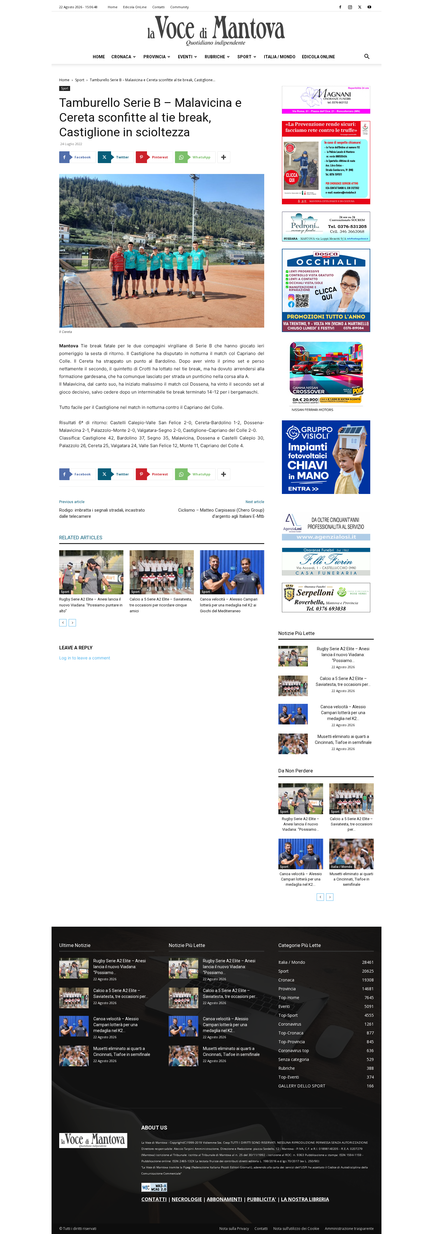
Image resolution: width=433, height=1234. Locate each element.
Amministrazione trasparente (349, 1228)
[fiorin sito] (326, 574)
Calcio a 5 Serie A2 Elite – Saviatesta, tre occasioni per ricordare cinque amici (161, 605)
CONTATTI (154, 1199)
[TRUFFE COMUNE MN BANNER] (326, 202)
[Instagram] (350, 7)
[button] (367, 57)
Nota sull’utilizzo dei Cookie (296, 1228)
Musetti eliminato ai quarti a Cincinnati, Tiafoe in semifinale (351, 879)
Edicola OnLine (135, 7)
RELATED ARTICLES (80, 537)
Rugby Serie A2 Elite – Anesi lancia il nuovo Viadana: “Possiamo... (343, 654)
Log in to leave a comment (84, 657)
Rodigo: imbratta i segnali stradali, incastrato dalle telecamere (102, 513)
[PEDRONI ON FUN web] (326, 240)
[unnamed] (326, 539)
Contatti (158, 7)
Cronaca (121, 56)
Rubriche (215, 56)
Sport (244, 56)
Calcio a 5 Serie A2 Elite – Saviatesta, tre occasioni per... (351, 824)
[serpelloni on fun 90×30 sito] (326, 610)
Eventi (185, 56)
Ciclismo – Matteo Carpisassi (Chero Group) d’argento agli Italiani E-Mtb (221, 513)
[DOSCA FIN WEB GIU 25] (326, 330)
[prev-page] (63, 622)
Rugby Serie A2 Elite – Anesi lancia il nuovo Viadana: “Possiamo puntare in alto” (91, 605)
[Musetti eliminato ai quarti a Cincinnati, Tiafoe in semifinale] (293, 744)
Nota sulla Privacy (234, 1228)
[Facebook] (340, 7)
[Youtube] (369, 7)
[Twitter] (359, 7)
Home (113, 7)
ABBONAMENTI (224, 1199)
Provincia (154, 56)
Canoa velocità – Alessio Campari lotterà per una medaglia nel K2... (343, 712)
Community (179, 7)
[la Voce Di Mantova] (216, 31)
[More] (223, 157)
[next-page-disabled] (72, 622)
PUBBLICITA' (261, 1199)
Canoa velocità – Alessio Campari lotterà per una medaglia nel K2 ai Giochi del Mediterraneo (228, 605)
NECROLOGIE (187, 1199)
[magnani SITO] (326, 112)
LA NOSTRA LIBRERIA (305, 1199)
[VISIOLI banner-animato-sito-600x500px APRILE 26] (326, 492)
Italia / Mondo (279, 56)
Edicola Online (318, 56)
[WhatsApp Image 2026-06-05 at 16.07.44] (326, 411)
